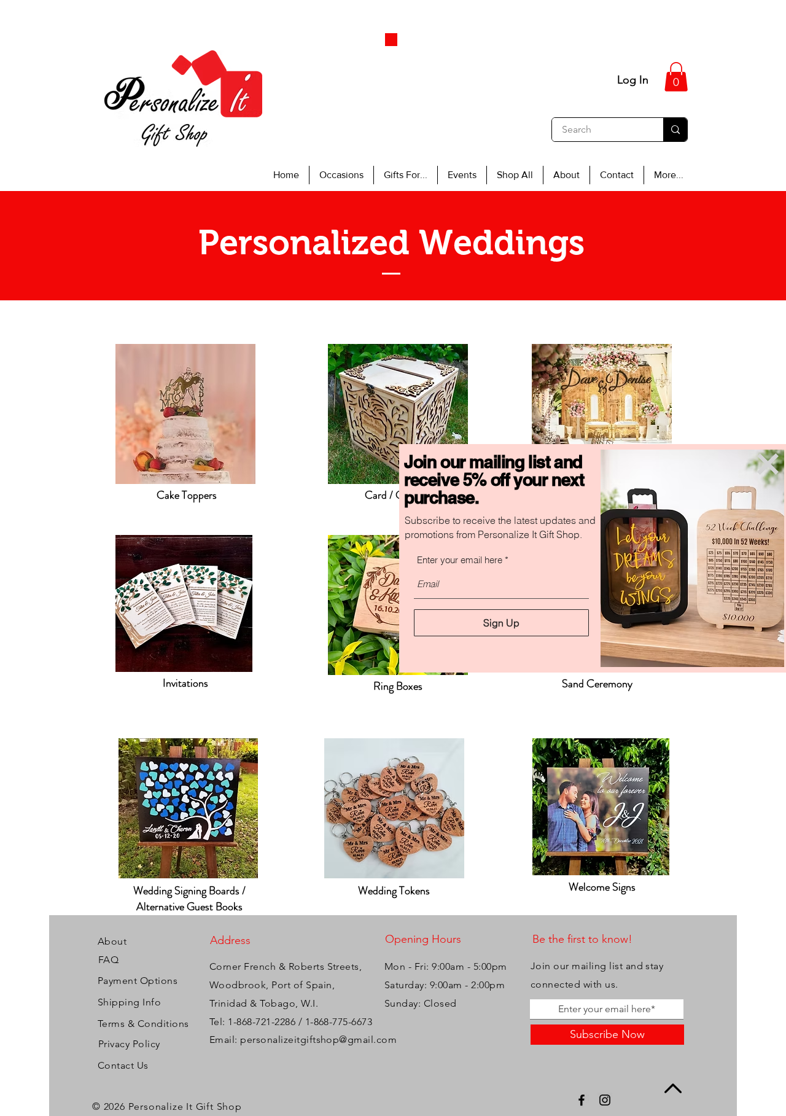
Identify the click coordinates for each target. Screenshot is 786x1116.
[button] (768, 464)
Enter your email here (459, 559)
